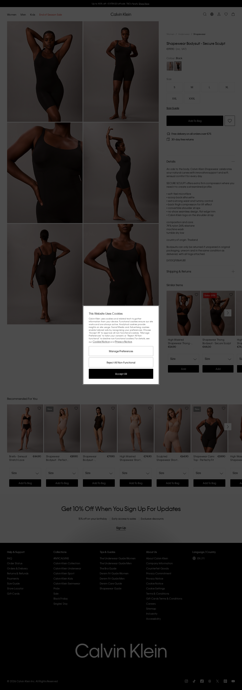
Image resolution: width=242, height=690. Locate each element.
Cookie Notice (101, 341)
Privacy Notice (123, 341)
